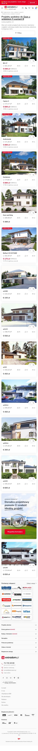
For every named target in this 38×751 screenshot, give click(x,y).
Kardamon (6, 177)
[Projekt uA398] (19, 277)
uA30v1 (5, 405)
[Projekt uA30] (19, 353)
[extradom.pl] (11, 7)
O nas (3, 691)
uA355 (5, 481)
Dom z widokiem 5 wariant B (17, 12)
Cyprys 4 (6, 101)
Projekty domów (6, 12)
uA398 (5, 291)
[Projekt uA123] (19, 315)
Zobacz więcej (31, 583)
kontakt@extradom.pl (10, 670)
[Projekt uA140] (19, 553)
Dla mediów (4, 705)
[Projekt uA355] (19, 467)
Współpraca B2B (6, 694)
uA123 (5, 329)
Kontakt (3, 688)
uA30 (5, 367)
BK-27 (5, 63)
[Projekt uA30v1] (19, 391)
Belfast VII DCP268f (10, 253)
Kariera (3, 702)
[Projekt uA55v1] (19, 429)
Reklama (3, 699)
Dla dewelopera (5, 696)
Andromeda (7, 139)
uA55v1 (5, 443)
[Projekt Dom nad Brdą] (19, 201)
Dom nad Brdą (8, 215)
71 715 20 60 (9, 663)
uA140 (5, 568)
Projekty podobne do (15, 18)
